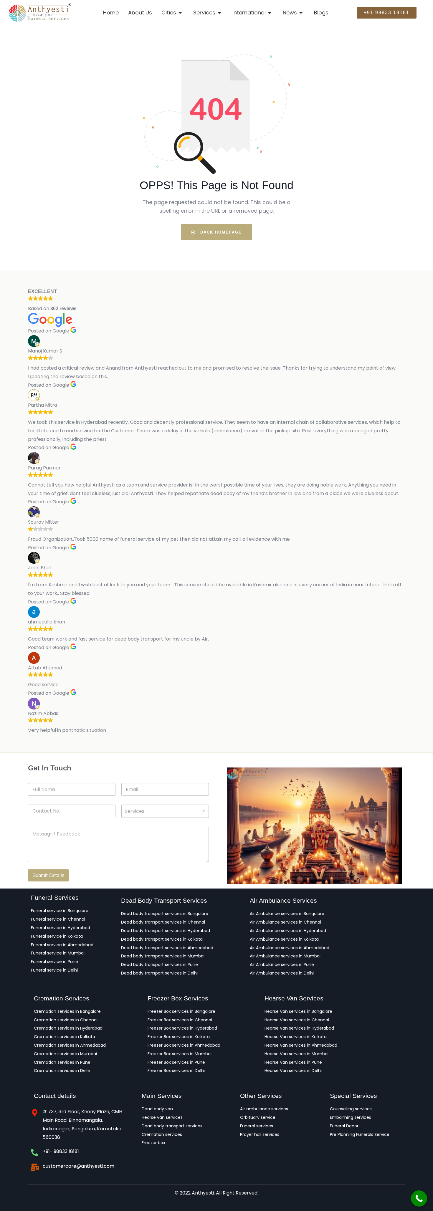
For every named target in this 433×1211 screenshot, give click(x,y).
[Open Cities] (181, 12)
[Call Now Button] (419, 1198)
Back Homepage (220, 232)
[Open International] (270, 12)
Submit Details (48, 875)
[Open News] (301, 12)
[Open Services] (220, 12)
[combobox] (165, 811)
